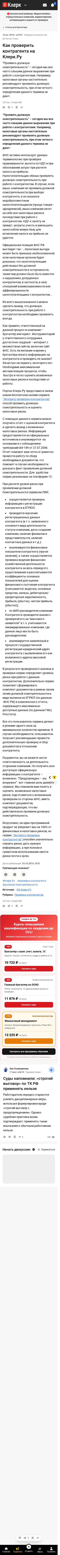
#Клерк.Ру (9, 880)
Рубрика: (8, 894)
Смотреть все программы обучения (29, 1051)
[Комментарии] (4, 107)
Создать (29, 1551)
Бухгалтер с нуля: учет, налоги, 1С (25, 951)
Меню (40, 1552)
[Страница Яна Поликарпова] (5, 1069)
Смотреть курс (28, 968)
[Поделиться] (21, 107)
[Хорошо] (6, 874)
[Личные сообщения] (44, 5)
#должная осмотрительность (20, 884)
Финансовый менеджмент (21, 1020)
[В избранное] (16, 107)
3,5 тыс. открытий (12, 901)
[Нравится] (9, 1137)
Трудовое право (33, 1072)
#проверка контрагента (31, 880)
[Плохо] (23, 874)
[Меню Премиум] (25, 5)
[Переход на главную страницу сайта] (12, 5)
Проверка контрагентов (35, 35)
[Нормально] (15, 874)
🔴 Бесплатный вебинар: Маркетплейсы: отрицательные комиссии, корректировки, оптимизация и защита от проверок (29, 16)
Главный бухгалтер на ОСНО (21, 984)
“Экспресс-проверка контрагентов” (26, 399)
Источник (9, 889)
